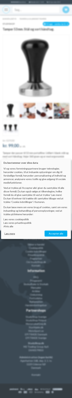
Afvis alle (8, 226)
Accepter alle (56, 233)
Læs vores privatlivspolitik (17, 222)
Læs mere (10, 233)
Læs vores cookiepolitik (16, 219)
